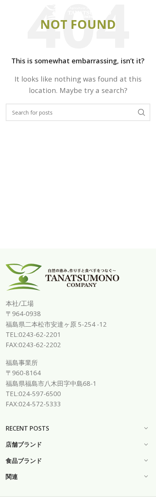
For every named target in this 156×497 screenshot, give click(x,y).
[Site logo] (78, 11)
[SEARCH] (141, 112)
